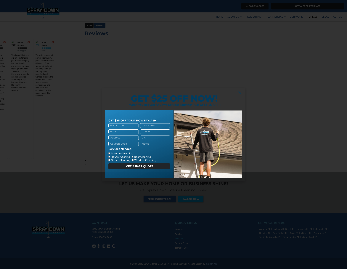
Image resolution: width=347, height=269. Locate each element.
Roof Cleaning (142, 156)
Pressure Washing (122, 153)
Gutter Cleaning (120, 160)
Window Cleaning (145, 160)
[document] (173, 134)
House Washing (120, 156)
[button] (240, 93)
